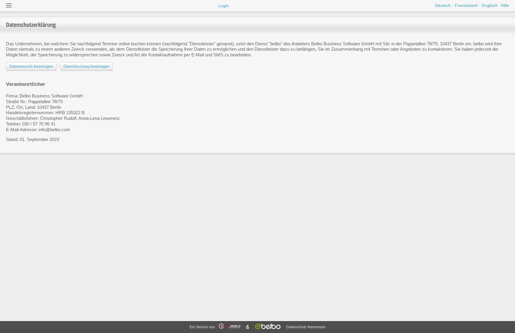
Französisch (466, 5)
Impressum (316, 327)
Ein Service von (203, 327)
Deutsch (443, 5)
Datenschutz (296, 327)
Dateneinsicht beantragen (31, 66)
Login (223, 5)
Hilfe (505, 5)
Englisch (490, 5)
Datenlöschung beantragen (86, 66)
